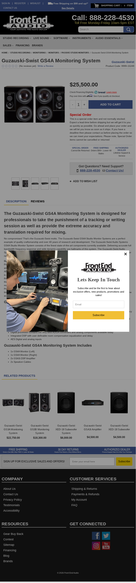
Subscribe (99, 315)
